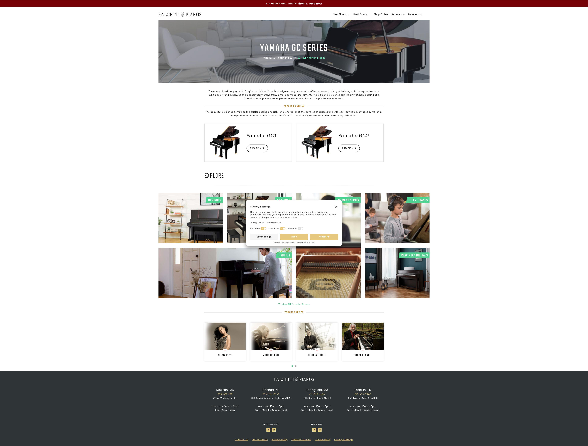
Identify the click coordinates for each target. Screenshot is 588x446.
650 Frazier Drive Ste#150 (363, 398)
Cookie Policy (322, 439)
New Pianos (340, 14)
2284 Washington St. (225, 398)
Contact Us (241, 439)
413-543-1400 (317, 394)
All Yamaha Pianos (314, 58)
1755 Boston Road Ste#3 (317, 398)
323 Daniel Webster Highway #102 (271, 398)
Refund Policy (260, 439)
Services (397, 14)
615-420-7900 (363, 394)
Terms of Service (301, 439)
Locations (414, 14)
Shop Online (381, 14)
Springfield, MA (317, 390)
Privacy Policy (280, 439)
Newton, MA (225, 390)
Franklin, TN (362, 390)
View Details (257, 148)
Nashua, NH (271, 390)
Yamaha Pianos (296, 304)
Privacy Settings (343, 439)
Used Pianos (360, 14)
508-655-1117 (225, 394)
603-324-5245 (271, 394)
